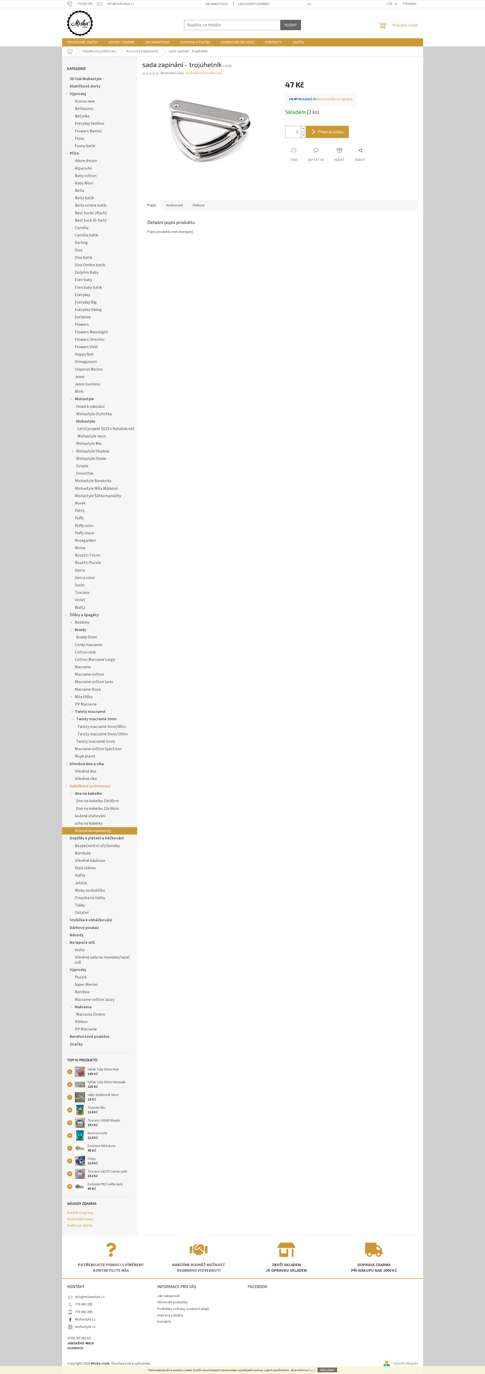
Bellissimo (84, 108)
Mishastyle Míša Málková (96, 488)
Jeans (80, 377)
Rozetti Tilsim (87, 555)
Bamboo (82, 992)
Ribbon (81, 1022)
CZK (389, 4)
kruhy (80, 950)
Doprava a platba (170, 1315)
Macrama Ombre (90, 1014)
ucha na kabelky (88, 823)
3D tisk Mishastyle (86, 79)
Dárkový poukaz (84, 927)
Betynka (82, 116)
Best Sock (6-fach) (90, 220)
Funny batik (85, 146)
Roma (80, 548)
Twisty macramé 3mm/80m (101, 726)
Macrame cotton (89, 674)
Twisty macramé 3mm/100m (102, 734)
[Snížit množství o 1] (303, 135)
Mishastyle (84, 399)
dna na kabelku (88, 793)
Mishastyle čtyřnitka (94, 414)
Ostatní (81, 912)
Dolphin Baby (86, 272)
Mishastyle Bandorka (93, 481)
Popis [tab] (151, 205)
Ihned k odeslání (90, 406)
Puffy (79, 518)
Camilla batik (86, 235)
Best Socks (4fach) (91, 213)
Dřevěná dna (85, 771)
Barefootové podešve (89, 1036)
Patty (80, 510)
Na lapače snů (82, 942)
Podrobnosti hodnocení (204, 73)
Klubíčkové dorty (85, 86)
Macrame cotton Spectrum (98, 749)
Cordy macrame (88, 645)
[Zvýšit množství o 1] (303, 129)
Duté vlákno (85, 868)
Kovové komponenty (93, 831)
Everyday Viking (88, 309)
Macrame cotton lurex (94, 682)
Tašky (80, 905)
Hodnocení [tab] (174, 205)
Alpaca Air (83, 168)
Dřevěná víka (86, 778)
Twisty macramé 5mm (95, 741)
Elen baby (83, 280)
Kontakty (164, 1321)
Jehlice (81, 883)
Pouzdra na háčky (90, 898)
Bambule (83, 853)
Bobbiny (82, 622)
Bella (79, 190)
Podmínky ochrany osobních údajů (183, 1309)
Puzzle (81, 977)
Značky (76, 1044)
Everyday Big (86, 302)
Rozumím (327, 1370)
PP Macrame (86, 704)
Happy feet (84, 354)
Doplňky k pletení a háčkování (97, 838)
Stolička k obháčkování (91, 920)
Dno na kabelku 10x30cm (97, 801)
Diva (78, 250)
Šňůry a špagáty (84, 615)
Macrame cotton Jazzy (94, 999)
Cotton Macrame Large (95, 659)
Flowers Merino (88, 131)
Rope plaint (85, 756)
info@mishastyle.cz (90, 1297)
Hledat (290, 25)
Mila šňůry (83, 697)
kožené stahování (90, 816)
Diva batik (83, 257)
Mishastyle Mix (89, 443)
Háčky (80, 875)
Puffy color (84, 525)
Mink (79, 391)
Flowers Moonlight (91, 332)
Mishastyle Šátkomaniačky (98, 496)
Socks (80, 585)
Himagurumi (86, 361)
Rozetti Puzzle (88, 562)
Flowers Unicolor (90, 339)
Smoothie (84, 473)
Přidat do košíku (330, 132)
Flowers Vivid (86, 347)
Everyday (82, 295)
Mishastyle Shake (91, 458)
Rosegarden (85, 540)
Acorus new (85, 101)
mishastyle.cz (85, 1326)
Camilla (81, 228)
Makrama (83, 1007)
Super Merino (86, 984)
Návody (77, 935)
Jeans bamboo (87, 384)
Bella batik (84, 198)
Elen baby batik (88, 287)
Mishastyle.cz (85, 1319)
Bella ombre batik (90, 205)
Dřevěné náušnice (90, 860)
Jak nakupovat (216, 4)
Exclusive (83, 317)
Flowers (82, 324)
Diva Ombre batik (90, 265)
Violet (80, 600)
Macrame (83, 667)
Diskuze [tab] (199, 205)
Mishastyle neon (91, 436)
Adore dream (86, 160)
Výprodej (78, 94)
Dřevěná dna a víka (87, 764)
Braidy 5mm (86, 637)
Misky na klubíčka (90, 890)
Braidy (80, 630)
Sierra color (85, 578)
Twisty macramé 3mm (96, 719)
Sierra (80, 570)
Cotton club (85, 652)
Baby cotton (85, 176)
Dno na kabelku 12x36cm (97, 808)
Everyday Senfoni (89, 123)
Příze (74, 153)
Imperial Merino (89, 369)
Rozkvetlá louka (80, 1219)
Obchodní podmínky (253, 4)
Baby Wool (84, 183)
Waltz (80, 607)
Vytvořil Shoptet (405, 1363)
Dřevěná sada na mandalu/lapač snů (102, 959)
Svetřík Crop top (80, 1212)
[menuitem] (82, 42)
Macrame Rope (88, 689)
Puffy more (84, 533)
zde (312, 1370)
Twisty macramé (90, 711)
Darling (81, 242)
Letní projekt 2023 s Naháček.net (105, 429)
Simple (82, 466)
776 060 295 (83, 1304)
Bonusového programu (335, 99)
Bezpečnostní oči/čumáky (97, 846)
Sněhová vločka (79, 1225)
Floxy (79, 138)
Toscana (82, 592)
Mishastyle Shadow (92, 451)
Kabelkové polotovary (90, 786)
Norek (80, 503)
